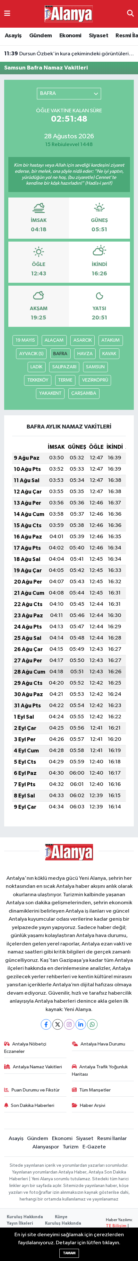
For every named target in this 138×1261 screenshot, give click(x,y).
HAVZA (85, 353)
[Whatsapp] (92, 1024)
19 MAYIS (25, 340)
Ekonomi (70, 36)
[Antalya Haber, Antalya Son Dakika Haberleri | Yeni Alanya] (69, 13)
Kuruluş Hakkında (25, 1217)
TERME (65, 380)
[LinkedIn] (80, 1024)
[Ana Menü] (7, 13)
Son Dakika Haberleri (32, 1105)
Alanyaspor (45, 1147)
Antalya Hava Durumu (103, 1044)
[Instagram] (69, 1024)
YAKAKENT (50, 393)
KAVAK (109, 353)
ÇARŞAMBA (83, 393)
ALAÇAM (54, 340)
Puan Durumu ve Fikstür (36, 1090)
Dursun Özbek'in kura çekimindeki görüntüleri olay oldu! (69, 54)
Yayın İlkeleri (20, 1223)
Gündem (40, 36)
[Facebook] (46, 1024)
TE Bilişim (116, 1226)
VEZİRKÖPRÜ (95, 380)
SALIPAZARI (64, 366)
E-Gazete (94, 1147)
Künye (61, 1217)
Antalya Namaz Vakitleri (37, 1066)
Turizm (71, 1147)
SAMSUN (95, 366)
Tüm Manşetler (95, 1090)
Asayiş (13, 36)
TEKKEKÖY (37, 380)
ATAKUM (110, 340)
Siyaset (98, 36)
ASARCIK (82, 340)
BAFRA (60, 353)
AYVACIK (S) (31, 353)
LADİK (36, 366)
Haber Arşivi (92, 1105)
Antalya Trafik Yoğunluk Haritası (100, 1070)
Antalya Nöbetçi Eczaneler (25, 1048)
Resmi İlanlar (112, 1138)
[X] (57, 1024)
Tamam (69, 1253)
